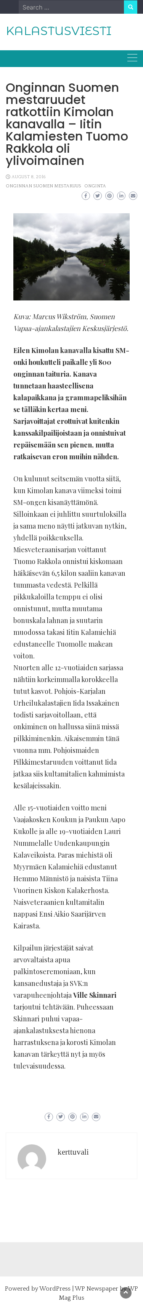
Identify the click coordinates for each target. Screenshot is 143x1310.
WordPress (55, 1288)
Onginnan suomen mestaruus (43, 186)
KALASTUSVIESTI (58, 31)
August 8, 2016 (28, 176)
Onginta (95, 186)
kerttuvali (73, 1152)
